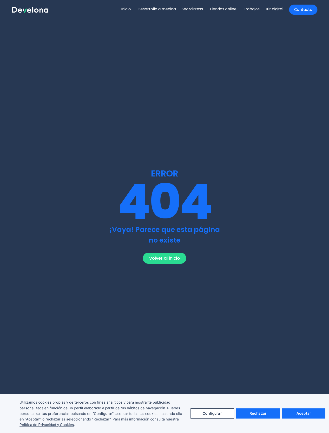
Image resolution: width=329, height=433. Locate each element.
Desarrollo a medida (157, 9)
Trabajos (251, 9)
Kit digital (274, 9)
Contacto (303, 9)
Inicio (126, 9)
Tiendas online (223, 9)
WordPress (192, 9)
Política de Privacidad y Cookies (47, 424)
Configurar (212, 413)
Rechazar (258, 413)
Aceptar (303, 413)
